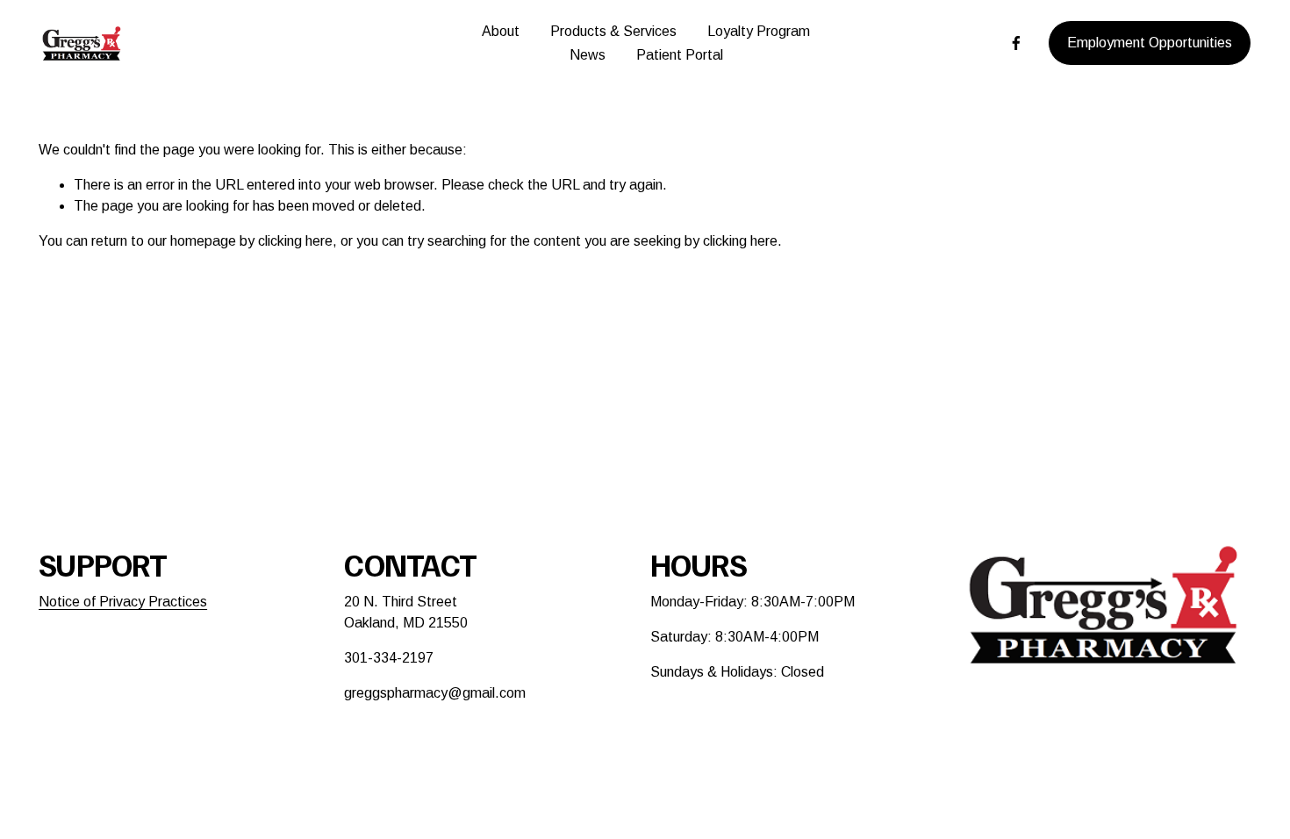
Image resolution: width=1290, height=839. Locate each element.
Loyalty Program (758, 31)
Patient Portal (679, 54)
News (588, 54)
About (501, 31)
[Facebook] (1016, 43)
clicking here (295, 240)
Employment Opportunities (1149, 42)
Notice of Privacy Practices (123, 601)
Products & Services (613, 31)
